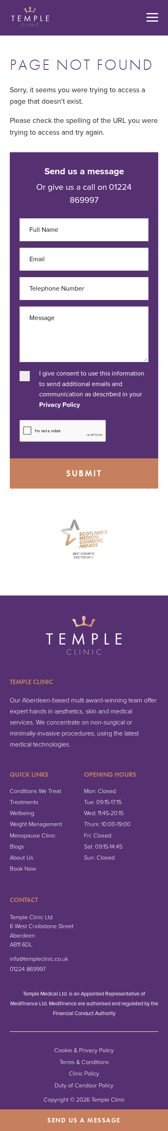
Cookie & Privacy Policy (84, 1050)
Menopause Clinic (32, 835)
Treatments (24, 802)
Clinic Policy (84, 1073)
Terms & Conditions (84, 1062)
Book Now (23, 868)
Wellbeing (22, 813)
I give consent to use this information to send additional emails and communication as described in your (91, 389)
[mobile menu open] (152, 18)
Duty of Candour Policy (84, 1085)
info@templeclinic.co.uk (39, 958)
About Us (21, 857)
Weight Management (36, 824)
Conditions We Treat (35, 791)
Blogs (17, 846)
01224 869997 (28, 969)
